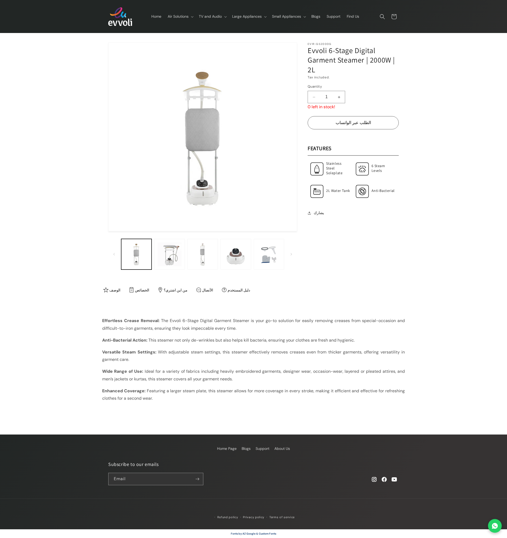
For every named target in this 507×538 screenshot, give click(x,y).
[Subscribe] (197, 479)
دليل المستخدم (239, 290)
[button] (180, 16)
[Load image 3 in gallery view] (202, 254)
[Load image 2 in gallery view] (169, 254)
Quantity (315, 86)
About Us (282, 448)
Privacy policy (253, 517)
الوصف (114, 290)
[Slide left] (114, 254)
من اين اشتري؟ (175, 290)
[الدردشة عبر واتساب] (495, 526)
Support (262, 448)
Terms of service (282, 517)
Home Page (227, 448)
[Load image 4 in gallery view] (235, 254)
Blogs (246, 448)
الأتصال (207, 290)
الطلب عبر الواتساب (353, 122)
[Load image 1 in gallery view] (136, 254)
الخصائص (142, 290)
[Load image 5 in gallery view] (269, 254)
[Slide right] (291, 254)
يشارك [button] (319, 212)
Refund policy (227, 517)
